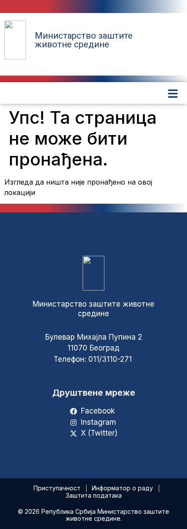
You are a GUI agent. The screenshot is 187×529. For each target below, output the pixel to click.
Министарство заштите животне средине (84, 40)
